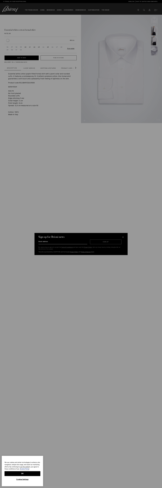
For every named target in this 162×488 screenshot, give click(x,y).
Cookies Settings (22, 479)
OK (22, 473)
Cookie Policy (24, 469)
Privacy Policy (88, 247)
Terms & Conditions (67, 247)
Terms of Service (86, 252)
